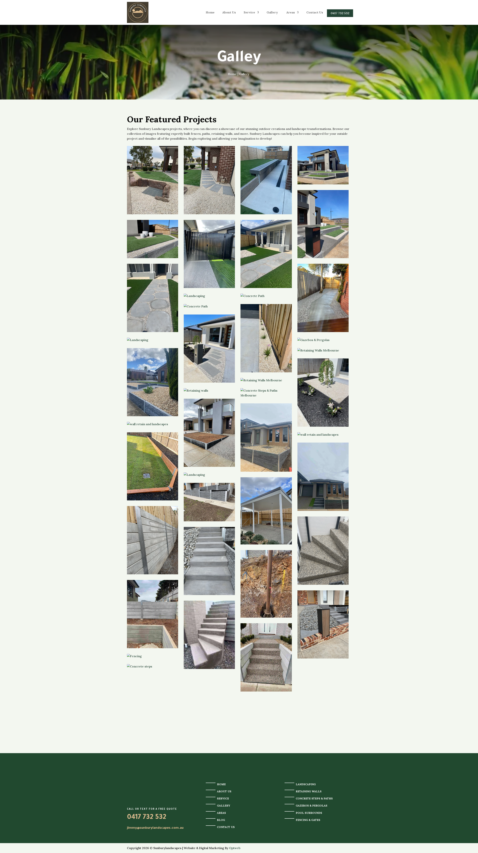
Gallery (273, 12)
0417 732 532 (340, 13)
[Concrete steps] (152, 666)
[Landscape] (323, 434)
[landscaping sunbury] (209, 254)
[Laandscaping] (266, 180)
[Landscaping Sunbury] (323, 165)
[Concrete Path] (266, 296)
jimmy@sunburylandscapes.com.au (155, 828)
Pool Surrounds (309, 813)
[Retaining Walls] (323, 350)
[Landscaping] (209, 296)
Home (210, 12)
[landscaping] (209, 433)
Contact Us (314, 12)
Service (249, 12)
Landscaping (306, 784)
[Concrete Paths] (323, 340)
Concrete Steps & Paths (314, 798)
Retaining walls (309, 791)
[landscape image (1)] (209, 180)
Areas (290, 12)
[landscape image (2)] (152, 180)
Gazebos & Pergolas (311, 805)
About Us (229, 12)
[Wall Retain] (152, 382)
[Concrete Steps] (323, 550)
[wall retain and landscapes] (152, 424)
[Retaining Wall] (209, 502)
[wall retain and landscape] (152, 466)
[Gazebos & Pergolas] (266, 510)
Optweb (234, 848)
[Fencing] (152, 540)
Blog (221, 820)
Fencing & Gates (308, 820)
